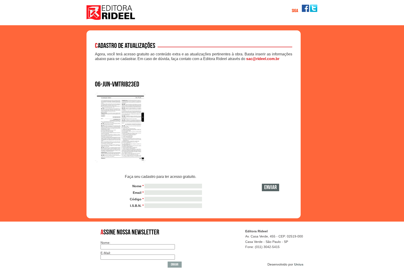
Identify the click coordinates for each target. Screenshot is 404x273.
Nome (138, 186)
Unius (298, 264)
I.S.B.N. (137, 206)
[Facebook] (305, 11)
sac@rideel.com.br (262, 59)
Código (137, 199)
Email (138, 192)
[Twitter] (313, 11)
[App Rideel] (111, 19)
